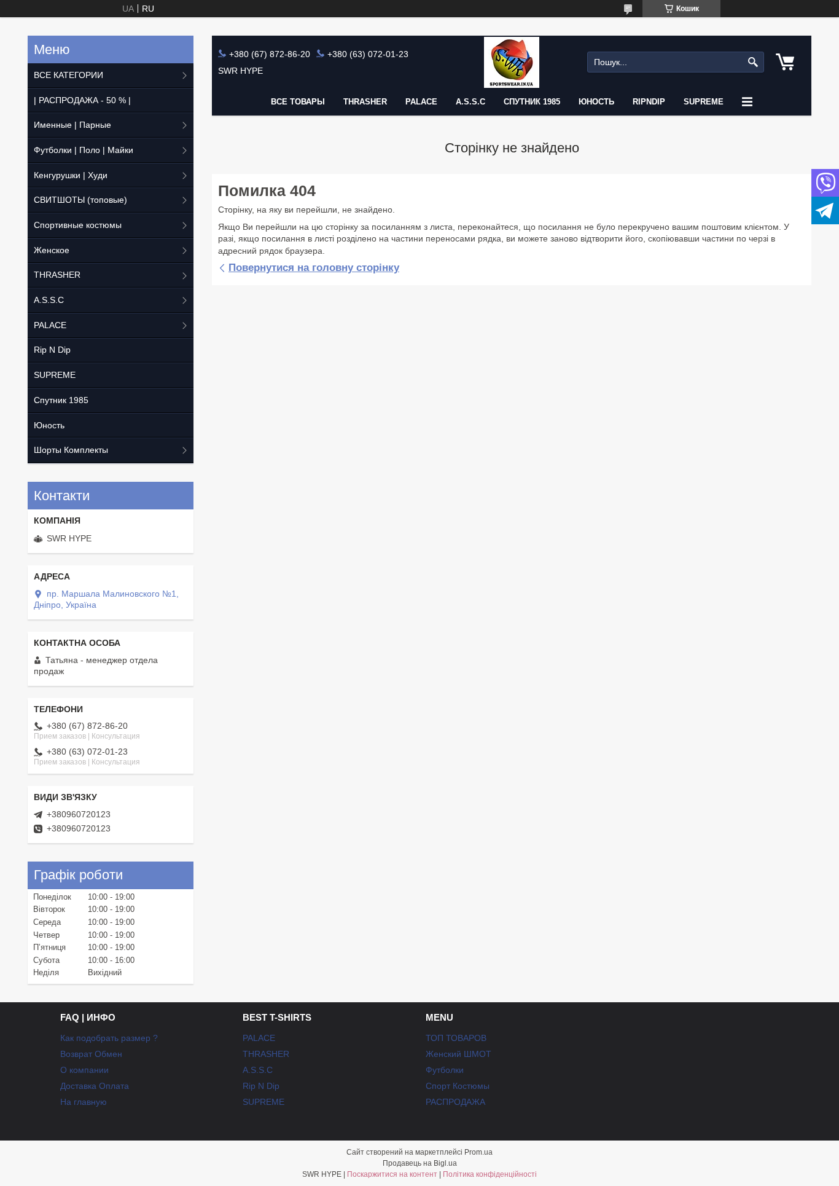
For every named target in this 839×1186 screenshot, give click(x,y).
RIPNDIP (649, 101)
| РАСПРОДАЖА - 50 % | (82, 100)
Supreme (704, 101)
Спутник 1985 (532, 101)
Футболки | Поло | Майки (83, 150)
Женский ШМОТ (458, 1054)
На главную (83, 1102)
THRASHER (365, 101)
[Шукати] (753, 62)
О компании (84, 1070)
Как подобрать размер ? (109, 1038)
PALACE (421, 101)
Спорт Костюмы (458, 1086)
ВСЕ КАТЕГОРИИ (68, 75)
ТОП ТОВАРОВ (456, 1038)
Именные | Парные (72, 125)
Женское (51, 250)
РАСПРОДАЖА (455, 1102)
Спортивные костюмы (78, 225)
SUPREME (55, 375)
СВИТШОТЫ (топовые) (80, 200)
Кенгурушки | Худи (70, 175)
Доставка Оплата (94, 1086)
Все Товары (298, 101)
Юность (596, 101)
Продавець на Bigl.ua (420, 1163)
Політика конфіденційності (490, 1174)
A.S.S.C (470, 101)
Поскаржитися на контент (392, 1174)
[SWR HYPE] (511, 62)
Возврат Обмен (91, 1054)
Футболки (445, 1070)
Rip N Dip (52, 350)
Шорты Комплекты (71, 450)
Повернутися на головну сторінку (313, 267)
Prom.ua (478, 1152)
